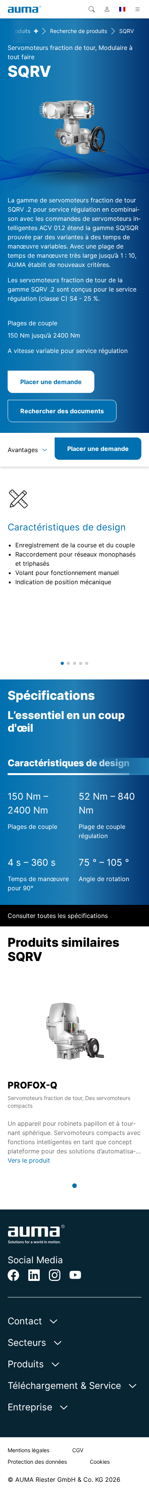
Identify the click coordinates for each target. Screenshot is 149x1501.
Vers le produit (29, 1160)
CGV (77, 1450)
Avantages (23, 450)
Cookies (100, 1461)
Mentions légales (28, 1450)
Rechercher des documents (62, 411)
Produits (20, 31)
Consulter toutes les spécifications (58, 915)
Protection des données (37, 1461)
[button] (62, 663)
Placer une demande (51, 382)
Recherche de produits (78, 31)
